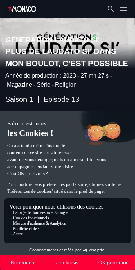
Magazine (19, 85)
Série (43, 85)
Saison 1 (19, 99)
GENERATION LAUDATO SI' (52, 40)
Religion (66, 85)
